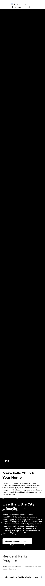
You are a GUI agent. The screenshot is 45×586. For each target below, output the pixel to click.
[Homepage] (22, 7)
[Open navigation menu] (41, 4)
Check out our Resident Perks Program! (22, 577)
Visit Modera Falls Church (16, 541)
